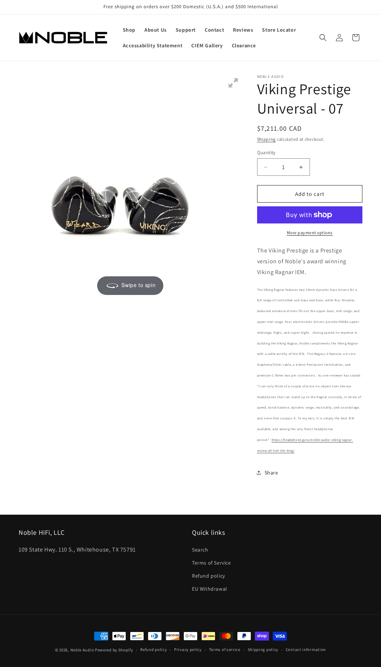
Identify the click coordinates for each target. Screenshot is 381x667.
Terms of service (224, 649)
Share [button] (271, 472)
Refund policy (208, 575)
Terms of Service (211, 562)
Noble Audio (82, 649)
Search (200, 549)
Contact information (306, 649)
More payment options (310, 232)
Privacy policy (188, 649)
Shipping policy (263, 649)
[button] (323, 37)
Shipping (266, 139)
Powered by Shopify (114, 649)
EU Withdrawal (209, 588)
